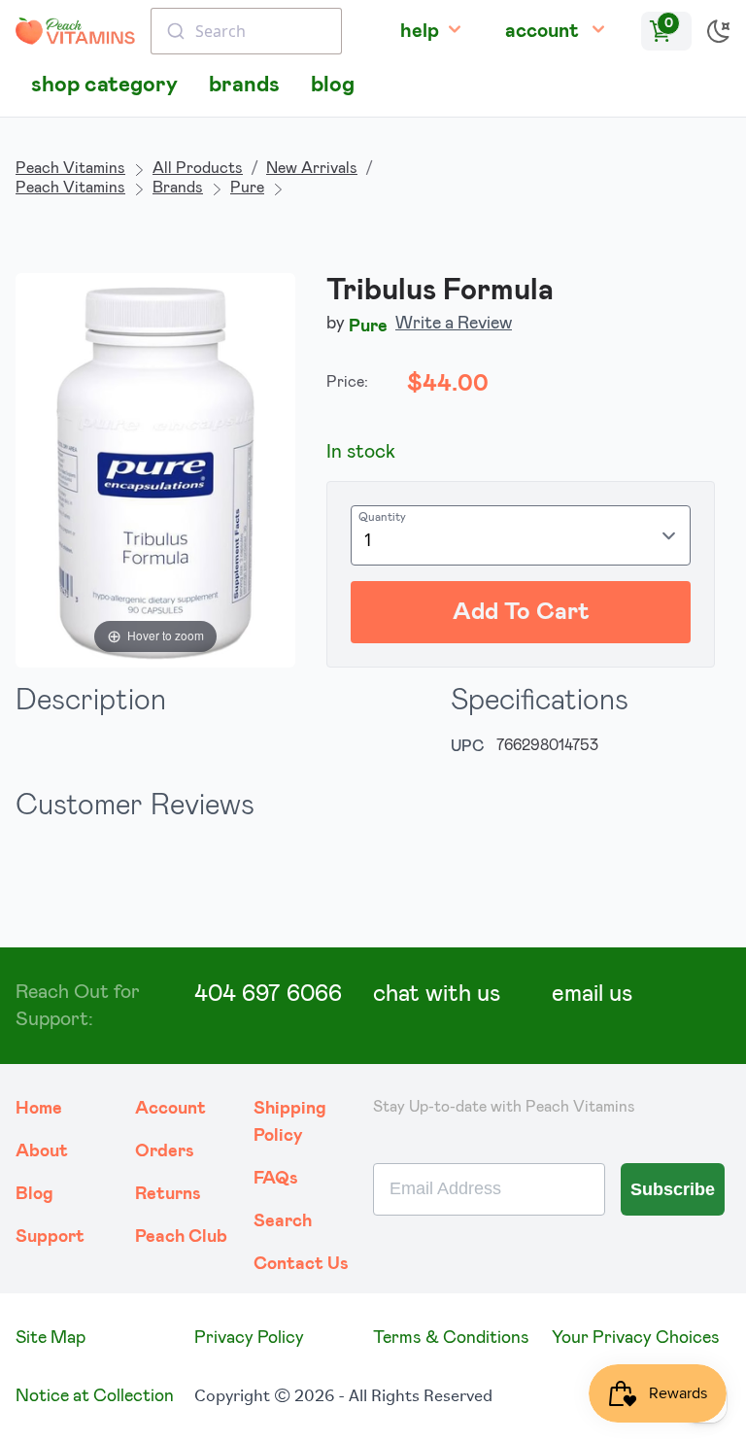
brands (244, 85)
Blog (34, 1194)
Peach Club (181, 1237)
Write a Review (453, 323)
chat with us (436, 994)
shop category (104, 85)
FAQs (276, 1178)
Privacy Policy (249, 1338)
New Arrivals (311, 168)
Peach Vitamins (70, 168)
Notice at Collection (95, 1396)
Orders (164, 1151)
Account (170, 1108)
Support (50, 1237)
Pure (247, 187)
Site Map (50, 1338)
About (42, 1151)
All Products (198, 168)
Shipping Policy (290, 1122)
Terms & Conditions (451, 1338)
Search (283, 1221)
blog (333, 85)
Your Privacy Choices (636, 1338)
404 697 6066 (268, 994)
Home (39, 1108)
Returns (168, 1194)
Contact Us (301, 1264)
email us (592, 994)
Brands (178, 187)
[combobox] (246, 31)
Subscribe (672, 1189)
